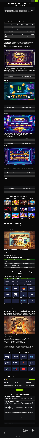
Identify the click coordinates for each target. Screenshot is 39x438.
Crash (23, 198)
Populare (7, 198)
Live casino (15, 198)
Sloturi (31, 198)
